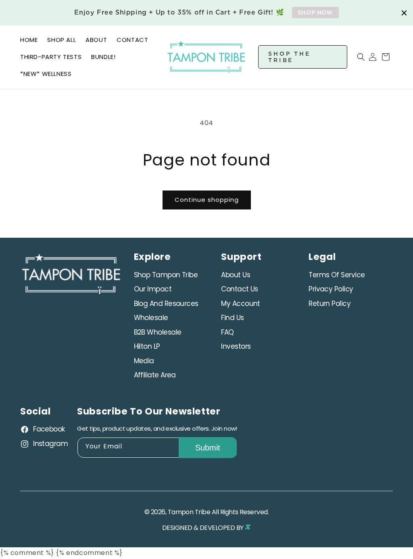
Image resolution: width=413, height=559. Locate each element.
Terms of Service (337, 275)
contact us (239, 289)
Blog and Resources (166, 303)
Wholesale (151, 317)
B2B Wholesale (157, 332)
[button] (356, 57)
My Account (240, 303)
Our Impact (153, 289)
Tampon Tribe (189, 512)
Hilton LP (147, 346)
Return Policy (329, 303)
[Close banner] (404, 13)
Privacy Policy (331, 289)
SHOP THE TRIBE (289, 56)
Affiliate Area (155, 375)
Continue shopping (207, 199)
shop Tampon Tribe (166, 275)
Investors (235, 346)
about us (235, 275)
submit (207, 447)
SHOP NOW (315, 12)
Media (144, 361)
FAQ (227, 332)
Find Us (232, 317)
